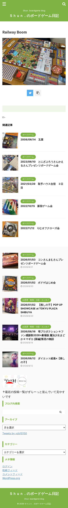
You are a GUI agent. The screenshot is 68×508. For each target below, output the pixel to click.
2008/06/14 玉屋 (32, 139)
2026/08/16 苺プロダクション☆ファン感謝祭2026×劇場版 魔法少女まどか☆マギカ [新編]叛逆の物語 (43, 335)
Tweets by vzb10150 (14, 433)
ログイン (7, 466)
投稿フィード (10, 470)
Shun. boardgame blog (34, 499)
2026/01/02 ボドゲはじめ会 (38, 282)
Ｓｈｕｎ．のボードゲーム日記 (34, 16)
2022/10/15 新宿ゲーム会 (37, 206)
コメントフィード (12, 474)
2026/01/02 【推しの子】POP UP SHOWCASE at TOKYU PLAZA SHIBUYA (41, 308)
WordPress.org (11, 478)
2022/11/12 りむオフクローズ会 (40, 228)
